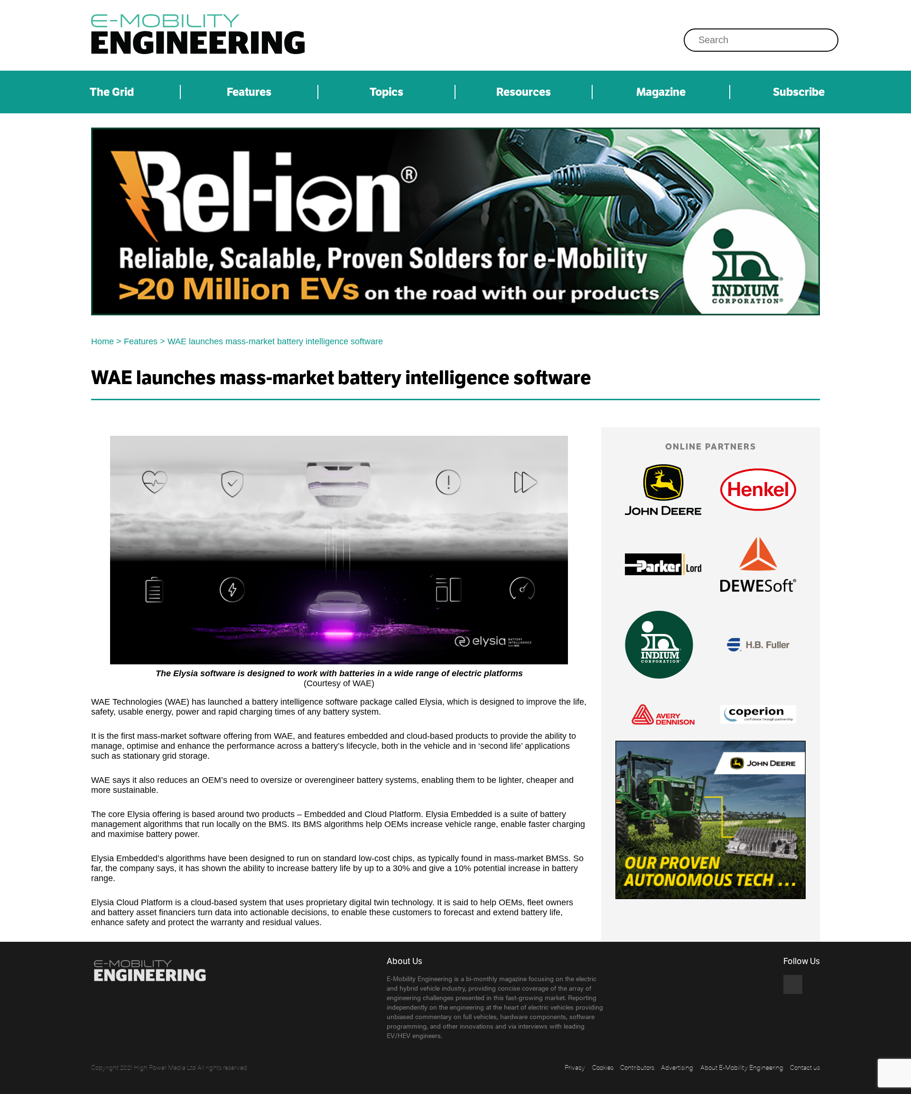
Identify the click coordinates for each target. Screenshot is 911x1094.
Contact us (805, 1067)
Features (249, 92)
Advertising (677, 1067)
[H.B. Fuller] (758, 645)
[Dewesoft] (758, 564)
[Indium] (455, 221)
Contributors (637, 1067)
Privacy (575, 1067)
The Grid (112, 92)
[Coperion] (758, 714)
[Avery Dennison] (662, 714)
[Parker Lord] (662, 564)
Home (102, 341)
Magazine (661, 92)
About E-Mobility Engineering (741, 1067)
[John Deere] (662, 489)
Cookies (603, 1067)
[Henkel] (758, 489)
